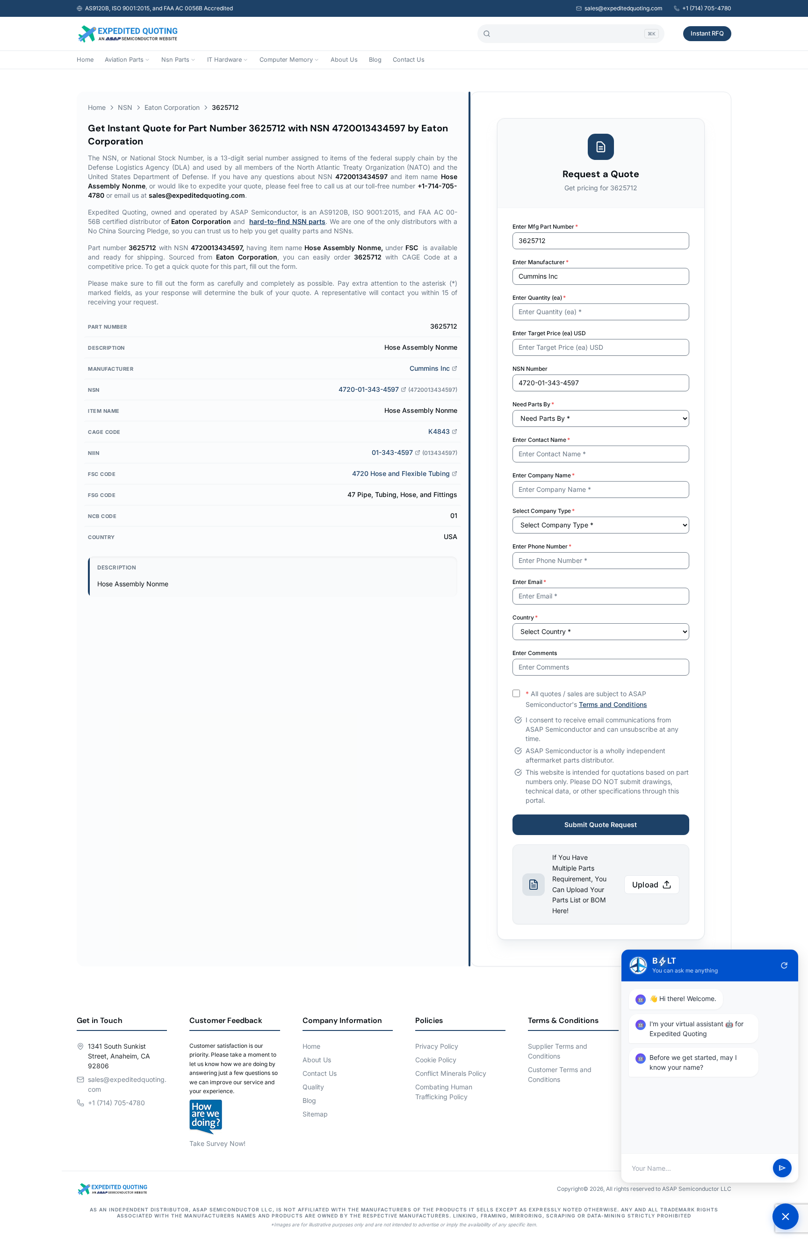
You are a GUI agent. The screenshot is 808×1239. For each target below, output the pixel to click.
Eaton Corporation (172, 107)
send (782, 1168)
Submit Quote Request (600, 824)
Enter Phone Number (541, 546)
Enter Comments (534, 652)
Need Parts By (533, 404)
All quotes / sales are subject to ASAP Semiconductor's (586, 699)
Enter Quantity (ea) (539, 297)
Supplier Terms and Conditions (557, 1051)
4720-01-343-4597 (369, 389)
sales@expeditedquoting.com (623, 8)
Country (525, 617)
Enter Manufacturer (540, 262)
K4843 (439, 431)
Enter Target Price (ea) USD (549, 333)
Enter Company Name (543, 475)
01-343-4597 (392, 452)
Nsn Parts (175, 59)
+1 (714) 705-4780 (706, 8)
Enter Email (529, 581)
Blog (375, 59)
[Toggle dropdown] (147, 60)
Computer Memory (286, 59)
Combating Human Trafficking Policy (443, 1092)
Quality (313, 1087)
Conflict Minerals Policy (450, 1073)
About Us (344, 59)
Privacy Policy (436, 1046)
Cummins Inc (430, 368)
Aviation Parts (124, 59)
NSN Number (530, 368)
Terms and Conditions (613, 704)
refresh (784, 965)
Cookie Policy (435, 1060)
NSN (125, 107)
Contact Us (409, 59)
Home (85, 59)
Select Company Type (543, 510)
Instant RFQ (707, 33)
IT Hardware (224, 59)
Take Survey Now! (217, 1143)
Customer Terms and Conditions (560, 1074)
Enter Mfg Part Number (545, 226)
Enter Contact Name (541, 439)
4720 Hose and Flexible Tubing (401, 473)
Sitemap (315, 1114)
